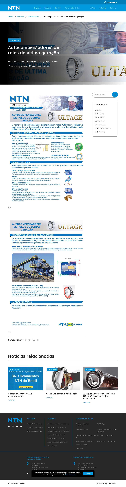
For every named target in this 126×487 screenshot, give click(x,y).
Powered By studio (107, 483)
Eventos (98, 110)
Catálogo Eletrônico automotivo (82, 425)
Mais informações (70, 475)
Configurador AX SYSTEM (105, 441)
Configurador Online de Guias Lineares (106, 431)
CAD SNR (100, 424)
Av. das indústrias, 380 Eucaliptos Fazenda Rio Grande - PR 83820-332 (40, 466)
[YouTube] (17, 426)
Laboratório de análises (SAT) (57, 442)
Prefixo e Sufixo (81, 445)
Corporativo (99, 121)
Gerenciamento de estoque (57, 427)
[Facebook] (10, 426)
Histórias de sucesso (103, 128)
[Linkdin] (21, 426)
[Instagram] (13, 426)
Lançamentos (100, 124)
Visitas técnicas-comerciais (57, 435)
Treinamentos (52, 446)
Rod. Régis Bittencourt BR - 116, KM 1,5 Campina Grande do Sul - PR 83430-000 (87, 466)
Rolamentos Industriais (34, 431)
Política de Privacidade (16, 483)
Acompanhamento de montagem (59, 431)
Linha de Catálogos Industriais (86, 435)
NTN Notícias (33, 17)
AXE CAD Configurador (104, 435)
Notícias (20, 17)
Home (10, 17)
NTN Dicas (99, 113)
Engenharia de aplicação (56, 438)
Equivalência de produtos (84, 441)
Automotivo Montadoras (35, 427)
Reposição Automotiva (34, 424)
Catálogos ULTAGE (82, 429)
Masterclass (99, 117)
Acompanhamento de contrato (58, 424)
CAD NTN (79, 448)
